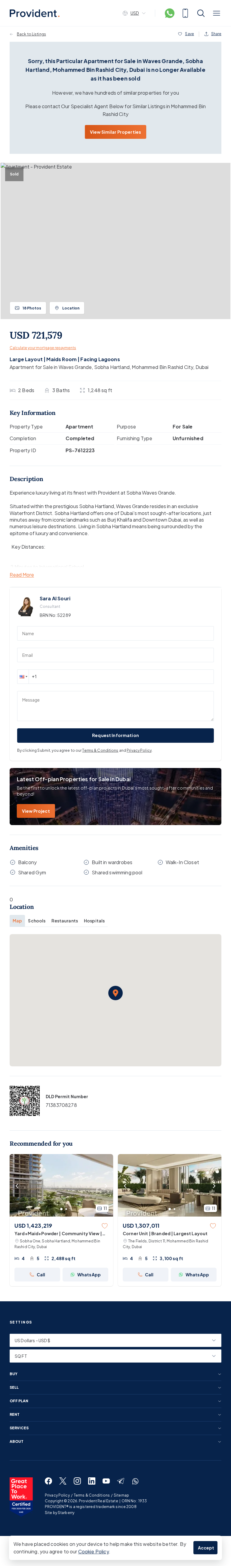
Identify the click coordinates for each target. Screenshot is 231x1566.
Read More (22, 574)
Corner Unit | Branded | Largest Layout (165, 1233)
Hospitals (94, 920)
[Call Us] (185, 13)
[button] (23, 676)
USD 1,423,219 (33, 1225)
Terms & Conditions (100, 750)
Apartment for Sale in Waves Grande (51, 367)
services (19, 1428)
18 (32, 308)
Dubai (202, 367)
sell (14, 1387)
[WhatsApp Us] (169, 13)
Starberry (66, 1512)
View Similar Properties (115, 132)
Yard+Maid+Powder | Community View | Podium (58, 1234)
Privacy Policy (139, 750)
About (16, 1441)
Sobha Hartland (112, 367)
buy (13, 1374)
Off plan (19, 1401)
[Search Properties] (201, 13)
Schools (36, 920)
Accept (206, 1547)
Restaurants (64, 920)
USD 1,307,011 (141, 1225)
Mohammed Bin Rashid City (162, 367)
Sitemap (121, 1495)
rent (15, 1414)
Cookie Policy (93, 1551)
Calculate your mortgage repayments (43, 348)
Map (17, 920)
